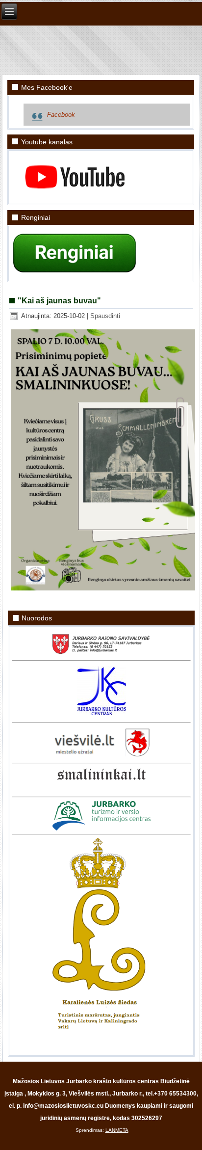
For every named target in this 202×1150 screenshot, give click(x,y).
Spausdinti (105, 316)
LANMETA (116, 1130)
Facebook (61, 114)
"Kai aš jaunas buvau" (59, 300)
